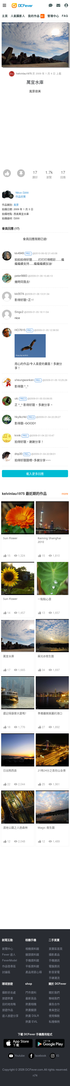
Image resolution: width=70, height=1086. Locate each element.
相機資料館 (32, 949)
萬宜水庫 (8, 656)
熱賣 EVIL (31, 1021)
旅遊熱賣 (7, 998)
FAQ (65, 16)
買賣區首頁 (55, 949)
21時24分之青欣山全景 (52, 770)
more (65, 493)
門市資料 (30, 992)
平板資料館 (32, 966)
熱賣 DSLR (32, 1016)
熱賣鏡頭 (30, 1010)
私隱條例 (54, 1021)
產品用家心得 (33, 972)
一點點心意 (44, 599)
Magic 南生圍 (46, 827)
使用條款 (54, 1016)
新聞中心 (7, 949)
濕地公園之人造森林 (15, 827)
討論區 (6, 972)
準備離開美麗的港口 (50, 713)
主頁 (5, 16)
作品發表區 (9, 966)
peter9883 (21, 275)
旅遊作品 (7, 1010)
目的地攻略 (9, 1004)
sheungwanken (24, 380)
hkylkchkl (21, 417)
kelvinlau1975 (24, 73)
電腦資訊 (54, 966)
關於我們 (54, 992)
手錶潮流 (54, 978)
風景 (16, 204)
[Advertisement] (35, 132)
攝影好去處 (9, 992)
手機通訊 (54, 960)
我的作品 (36, 16)
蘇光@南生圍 (46, 656)
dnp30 (18, 454)
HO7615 (20, 330)
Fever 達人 (9, 954)
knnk (18, 435)
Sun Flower (10, 538)
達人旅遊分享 (10, 1016)
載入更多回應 (35, 474)
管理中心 (53, 16)
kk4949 (19, 253)
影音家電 (54, 972)
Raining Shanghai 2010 (49, 540)
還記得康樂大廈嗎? (14, 713)
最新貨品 (30, 998)
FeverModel (9, 960)
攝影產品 (54, 954)
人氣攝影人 (18, 16)
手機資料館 (32, 960)
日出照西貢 (10, 770)
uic (16, 398)
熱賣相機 (30, 1004)
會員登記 (54, 1010)
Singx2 (19, 312)
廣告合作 (54, 1004)
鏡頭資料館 (32, 954)
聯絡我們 (54, 998)
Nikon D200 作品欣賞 (22, 194)
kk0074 (19, 294)
